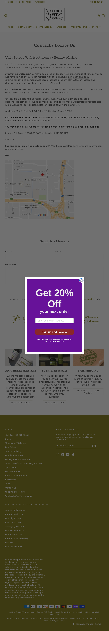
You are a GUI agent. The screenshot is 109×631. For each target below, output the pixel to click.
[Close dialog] (81, 280)
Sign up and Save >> (54, 332)
